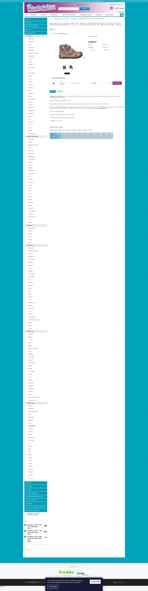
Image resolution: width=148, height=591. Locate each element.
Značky (28, 19)
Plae (29, 90)
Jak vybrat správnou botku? (35, 507)
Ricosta (30, 102)
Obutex (28, 29)
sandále (33, 15)
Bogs (29, 423)
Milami (30, 322)
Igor (29, 242)
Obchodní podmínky (32, 510)
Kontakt (28, 489)
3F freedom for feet (33, 320)
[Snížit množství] (111, 84)
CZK (119, 12)
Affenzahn (31, 38)
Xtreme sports (32, 400)
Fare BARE (31, 73)
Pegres (30, 87)
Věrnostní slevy (31, 500)
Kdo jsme (29, 486)
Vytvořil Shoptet (120, 582)
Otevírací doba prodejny (34, 496)
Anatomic (31, 41)
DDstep (30, 64)
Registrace (120, 4)
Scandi (30, 104)
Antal (31, 339)
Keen (29, 79)
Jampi (30, 116)
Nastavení (53, 587)
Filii (29, 70)
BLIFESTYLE (32, 159)
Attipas (30, 337)
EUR (122, 12)
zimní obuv (110, 15)
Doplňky (28, 483)
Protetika (30, 93)
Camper (30, 58)
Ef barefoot (31, 274)
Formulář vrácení (74, 566)
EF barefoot (31, 67)
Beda (29, 44)
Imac (29, 451)
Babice (30, 345)
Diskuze (59, 91)
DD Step (30, 354)
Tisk (95, 50)
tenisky (43, 15)
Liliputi (30, 297)
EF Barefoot (31, 170)
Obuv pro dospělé (69, 15)
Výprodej (29, 22)
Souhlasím (95, 581)
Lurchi (30, 196)
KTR (29, 125)
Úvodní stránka (26, 14)
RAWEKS (31, 388)
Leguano (30, 84)
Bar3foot (30, 113)
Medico (30, 130)
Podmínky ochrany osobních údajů (33, 514)
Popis (52, 91)
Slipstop (30, 385)
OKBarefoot (31, 302)
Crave (30, 61)
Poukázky (29, 503)
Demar (30, 234)
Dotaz (108, 50)
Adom (30, 142)
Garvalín (30, 182)
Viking (30, 222)
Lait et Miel (31, 371)
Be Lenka (31, 47)
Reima (30, 96)
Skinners (30, 107)
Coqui (30, 231)
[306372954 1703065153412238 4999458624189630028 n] (53, 83)
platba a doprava (31, 493)
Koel (29, 119)
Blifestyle (30, 262)
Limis (29, 377)
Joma (30, 128)
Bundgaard (31, 56)
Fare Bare (31, 440)
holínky (99, 15)
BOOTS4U (31, 50)
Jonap (30, 81)
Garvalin (30, 122)
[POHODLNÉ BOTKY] (41, 8)
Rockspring (31, 99)
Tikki (29, 311)
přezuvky (54, 15)
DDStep (30, 431)
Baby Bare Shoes (33, 53)
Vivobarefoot (32, 110)
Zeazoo (30, 474)
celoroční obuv (86, 15)
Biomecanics (32, 133)
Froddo (30, 76)
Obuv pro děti (30, 33)
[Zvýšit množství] (111, 82)
